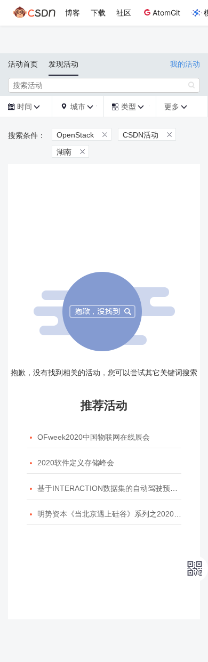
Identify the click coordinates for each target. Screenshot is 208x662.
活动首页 (23, 64)
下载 (98, 12)
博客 (72, 12)
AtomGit (166, 12)
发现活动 (63, 64)
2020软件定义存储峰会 (75, 462)
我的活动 (185, 64)
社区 (123, 12)
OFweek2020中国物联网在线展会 (93, 437)
